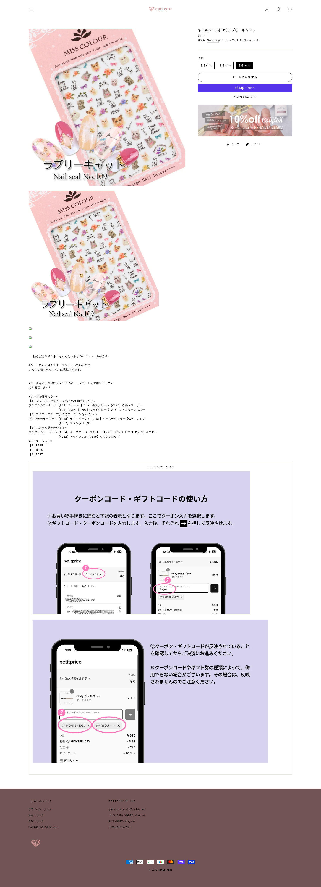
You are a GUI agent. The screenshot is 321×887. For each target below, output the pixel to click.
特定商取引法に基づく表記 (44, 827)
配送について (36, 821)
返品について (36, 815)
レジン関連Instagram (122, 821)
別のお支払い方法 (245, 97)
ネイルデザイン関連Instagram (127, 815)
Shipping (213, 40)
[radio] (206, 65)
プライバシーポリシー (41, 809)
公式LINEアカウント (121, 827)
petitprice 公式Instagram (127, 809)
